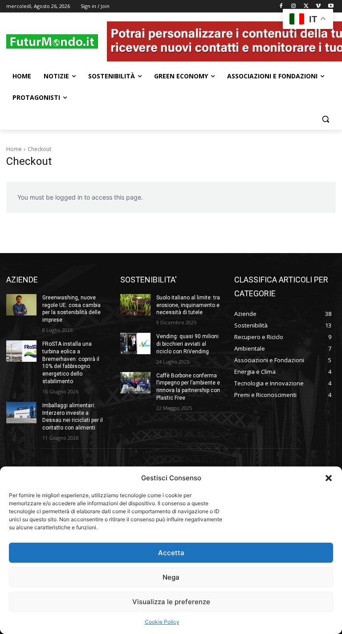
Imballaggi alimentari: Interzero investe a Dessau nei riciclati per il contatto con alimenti (72, 416)
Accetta (171, 552)
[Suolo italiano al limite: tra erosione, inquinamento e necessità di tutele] (135, 304)
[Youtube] (331, 6)
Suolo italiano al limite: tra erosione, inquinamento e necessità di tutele (188, 305)
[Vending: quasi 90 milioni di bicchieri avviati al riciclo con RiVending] (135, 343)
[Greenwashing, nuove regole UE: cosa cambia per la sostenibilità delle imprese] (21, 304)
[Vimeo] (318, 6)
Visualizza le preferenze (171, 601)
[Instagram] (294, 6)
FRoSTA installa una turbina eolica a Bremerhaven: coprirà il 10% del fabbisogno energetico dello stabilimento (70, 362)
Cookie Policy (162, 621)
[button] (328, 478)
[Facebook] (281, 6)
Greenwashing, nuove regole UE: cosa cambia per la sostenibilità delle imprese (71, 309)
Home (14, 149)
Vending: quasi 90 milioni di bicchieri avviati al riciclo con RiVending (187, 344)
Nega (171, 577)
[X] (306, 6)
